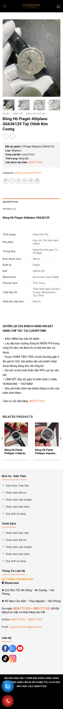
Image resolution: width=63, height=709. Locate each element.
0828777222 (36, 162)
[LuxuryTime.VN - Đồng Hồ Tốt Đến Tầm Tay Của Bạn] (31, 6)
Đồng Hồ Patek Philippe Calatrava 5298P (15, 451)
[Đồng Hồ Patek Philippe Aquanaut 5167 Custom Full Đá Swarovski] (47, 434)
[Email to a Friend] (25, 181)
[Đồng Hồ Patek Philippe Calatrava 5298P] (16, 434)
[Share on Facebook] (12, 181)
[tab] (31, 201)
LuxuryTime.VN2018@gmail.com (25, 627)
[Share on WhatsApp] (6, 181)
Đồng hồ (18, 113)
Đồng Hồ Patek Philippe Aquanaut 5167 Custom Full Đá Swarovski (46, 451)
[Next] (55, 58)
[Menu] (5, 6)
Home (6, 113)
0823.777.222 (41, 608)
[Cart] (58, 6)
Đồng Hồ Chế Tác (36, 113)
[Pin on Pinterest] (31, 181)
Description (10, 202)
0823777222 (34, 619)
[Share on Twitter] (18, 181)
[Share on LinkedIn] (37, 181)
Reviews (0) (9, 209)
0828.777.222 (21, 608)
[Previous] (8, 58)
